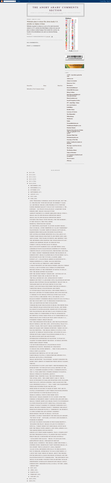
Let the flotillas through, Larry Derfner (45, 263)
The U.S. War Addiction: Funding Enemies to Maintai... (48, 372)
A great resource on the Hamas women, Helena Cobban (49, 265)
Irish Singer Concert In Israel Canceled (44, 413)
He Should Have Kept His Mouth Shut (42, 336)
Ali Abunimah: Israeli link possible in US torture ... (48, 205)
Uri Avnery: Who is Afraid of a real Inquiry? (45, 447)
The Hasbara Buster (72, 150)
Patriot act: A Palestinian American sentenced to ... (48, 259)
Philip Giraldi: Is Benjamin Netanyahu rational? (47, 436)
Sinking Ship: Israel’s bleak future (42, 211)
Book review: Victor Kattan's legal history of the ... (48, 367)
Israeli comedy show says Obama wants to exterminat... (49, 401)
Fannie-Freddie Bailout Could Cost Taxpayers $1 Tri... (49, 207)
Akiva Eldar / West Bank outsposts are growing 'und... (49, 238)
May (32, 468)
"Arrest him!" (34, 466)
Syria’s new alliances (37, 351)
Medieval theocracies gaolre (40, 223)
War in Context (70, 158)
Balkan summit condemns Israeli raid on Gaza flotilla (49, 299)
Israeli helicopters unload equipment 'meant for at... (49, 282)
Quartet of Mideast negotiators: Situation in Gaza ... (48, 332)
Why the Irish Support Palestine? (41, 271)
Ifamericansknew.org (72, 98)
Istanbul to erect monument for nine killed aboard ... (49, 415)
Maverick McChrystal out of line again (44, 353)
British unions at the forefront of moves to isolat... (48, 269)
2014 (30, 174)
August (33, 194)
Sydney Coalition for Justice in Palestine (74, 142)
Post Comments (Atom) (38, 89)
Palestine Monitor (71, 128)
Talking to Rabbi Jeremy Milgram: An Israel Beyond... (49, 340)
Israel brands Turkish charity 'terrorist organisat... (49, 407)
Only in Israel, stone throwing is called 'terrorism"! (49, 228)
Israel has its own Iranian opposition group (45, 215)
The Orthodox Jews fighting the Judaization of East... (49, 240)
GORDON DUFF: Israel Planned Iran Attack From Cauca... (49, 255)
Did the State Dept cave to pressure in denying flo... (48, 301)
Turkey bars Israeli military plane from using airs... (49, 236)
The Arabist (70, 148)
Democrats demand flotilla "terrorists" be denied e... (49, 409)
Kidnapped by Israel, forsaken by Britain (44, 441)
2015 (30, 172)
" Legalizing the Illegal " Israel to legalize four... (48, 438)
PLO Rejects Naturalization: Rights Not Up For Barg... (49, 309)
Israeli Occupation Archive (73, 100)
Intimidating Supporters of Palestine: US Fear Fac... (48, 338)
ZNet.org (69, 160)
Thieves (32, 363)
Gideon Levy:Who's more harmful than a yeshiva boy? (49, 432)
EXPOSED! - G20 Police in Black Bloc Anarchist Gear (48, 209)
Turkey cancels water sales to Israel (43, 244)
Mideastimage (70, 116)
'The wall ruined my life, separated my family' (46, 278)
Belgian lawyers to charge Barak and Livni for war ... (49, 292)
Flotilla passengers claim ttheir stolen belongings (49, 390)
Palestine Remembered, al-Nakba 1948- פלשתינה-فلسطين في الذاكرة (75, 131)
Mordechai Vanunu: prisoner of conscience (45, 347)
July (32, 196)
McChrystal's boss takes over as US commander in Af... (49, 315)
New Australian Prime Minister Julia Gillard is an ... (48, 234)
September (34, 192)
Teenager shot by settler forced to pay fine (46, 284)
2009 (30, 478)
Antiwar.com (70, 78)
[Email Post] (51, 36)
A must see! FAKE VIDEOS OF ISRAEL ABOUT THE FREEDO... (48, 453)
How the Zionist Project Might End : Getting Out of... (48, 274)
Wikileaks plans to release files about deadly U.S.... (48, 317)
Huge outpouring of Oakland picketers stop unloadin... (49, 380)
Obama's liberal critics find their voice (44, 395)
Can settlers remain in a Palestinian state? (45, 344)
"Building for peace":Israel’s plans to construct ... (48, 424)
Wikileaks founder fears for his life (43, 386)
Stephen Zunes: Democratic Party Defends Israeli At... (49, 445)
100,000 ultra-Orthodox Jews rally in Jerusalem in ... (48, 449)
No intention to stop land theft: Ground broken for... (49, 365)
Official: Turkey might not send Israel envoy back (48, 426)
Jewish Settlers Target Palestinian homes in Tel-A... (48, 334)
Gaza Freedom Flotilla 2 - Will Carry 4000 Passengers (49, 384)
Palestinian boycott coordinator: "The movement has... (49, 457)
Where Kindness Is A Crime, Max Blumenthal (45, 261)
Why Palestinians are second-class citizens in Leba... (49, 311)
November (34, 187)
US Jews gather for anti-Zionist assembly (44, 411)
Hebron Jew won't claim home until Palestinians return (50, 280)
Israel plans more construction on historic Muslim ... (49, 459)
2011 (30, 181)
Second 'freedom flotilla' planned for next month (48, 434)
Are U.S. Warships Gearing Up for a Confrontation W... (48, 370)
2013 (30, 177)
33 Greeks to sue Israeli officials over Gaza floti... (48, 294)
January (33, 476)
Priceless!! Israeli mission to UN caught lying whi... (48, 397)
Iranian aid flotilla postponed (41, 357)
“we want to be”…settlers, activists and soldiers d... (49, 418)
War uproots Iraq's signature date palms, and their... (49, 307)
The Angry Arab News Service (74, 145)
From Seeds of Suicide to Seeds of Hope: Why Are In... (48, 388)
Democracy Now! (71, 83)
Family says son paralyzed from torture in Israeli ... (48, 286)
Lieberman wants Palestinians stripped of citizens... (48, 248)
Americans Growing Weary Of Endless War (45, 242)
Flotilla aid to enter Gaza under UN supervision (47, 267)
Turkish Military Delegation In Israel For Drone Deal (49, 305)
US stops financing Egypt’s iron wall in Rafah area (48, 403)
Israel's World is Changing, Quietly (42, 374)
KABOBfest (70, 107)
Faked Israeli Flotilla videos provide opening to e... (48, 355)
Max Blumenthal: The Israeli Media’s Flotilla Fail (48, 330)
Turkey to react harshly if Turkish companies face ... (49, 405)
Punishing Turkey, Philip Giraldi (41, 319)
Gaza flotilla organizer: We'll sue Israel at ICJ (47, 296)
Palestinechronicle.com (72, 137)
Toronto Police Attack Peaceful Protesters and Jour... (49, 251)
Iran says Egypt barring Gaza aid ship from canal (47, 246)
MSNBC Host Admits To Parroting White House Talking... (49, 361)
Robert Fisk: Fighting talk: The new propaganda (47, 376)
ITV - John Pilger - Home (73, 103)
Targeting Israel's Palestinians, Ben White (45, 288)
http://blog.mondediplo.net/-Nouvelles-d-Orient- (73, 95)
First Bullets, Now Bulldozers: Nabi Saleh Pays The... (49, 382)
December (34, 185)
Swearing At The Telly (72, 139)
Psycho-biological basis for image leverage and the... (49, 455)
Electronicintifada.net (72, 87)
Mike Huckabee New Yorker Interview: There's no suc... (49, 328)
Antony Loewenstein (72, 81)
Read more (29, 33)
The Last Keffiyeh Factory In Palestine (43, 303)
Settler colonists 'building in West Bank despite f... (48, 422)
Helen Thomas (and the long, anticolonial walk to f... (49, 324)
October (33, 190)
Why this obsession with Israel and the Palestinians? (49, 322)
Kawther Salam (70, 109)
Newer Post (29, 85)
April (32, 470)
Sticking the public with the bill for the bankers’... (48, 219)
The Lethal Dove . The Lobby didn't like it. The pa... (47, 378)
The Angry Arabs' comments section (56, 9)
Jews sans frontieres (72, 105)
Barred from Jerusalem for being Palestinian (46, 232)
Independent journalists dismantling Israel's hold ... (49, 461)
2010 (30, 183)
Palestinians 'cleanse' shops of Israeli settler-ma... (48, 230)
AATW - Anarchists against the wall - (74, 75)
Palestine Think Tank (72, 135)
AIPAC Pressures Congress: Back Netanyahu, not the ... (49, 200)
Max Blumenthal (71, 114)
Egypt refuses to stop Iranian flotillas (44, 392)
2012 (30, 179)
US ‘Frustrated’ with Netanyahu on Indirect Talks (47, 203)
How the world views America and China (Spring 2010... (49, 428)
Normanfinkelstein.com (72, 123)
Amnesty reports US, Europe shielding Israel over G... (49, 213)
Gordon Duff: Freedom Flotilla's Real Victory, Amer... (49, 463)
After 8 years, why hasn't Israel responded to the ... (48, 326)
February (33, 474)
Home (44, 85)
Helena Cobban (70, 92)
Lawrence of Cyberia (72, 112)
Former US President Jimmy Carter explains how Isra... (49, 399)
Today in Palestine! (71, 152)
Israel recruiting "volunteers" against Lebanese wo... (49, 359)
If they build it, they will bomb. (41, 221)
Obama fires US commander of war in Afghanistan (47, 313)
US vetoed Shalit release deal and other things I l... (48, 290)
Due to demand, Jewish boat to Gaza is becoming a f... (48, 451)
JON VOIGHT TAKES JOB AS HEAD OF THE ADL (44, 276)
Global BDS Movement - (73, 90)
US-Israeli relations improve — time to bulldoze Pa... (49, 349)
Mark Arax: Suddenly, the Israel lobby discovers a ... (49, 443)
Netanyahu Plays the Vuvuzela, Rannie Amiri (46, 257)
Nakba (68, 121)
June (32, 198)
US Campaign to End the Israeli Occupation (74, 155)
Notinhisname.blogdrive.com (74, 125)
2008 (30, 481)
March (32, 472)
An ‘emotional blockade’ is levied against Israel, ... (48, 226)
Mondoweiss (70, 118)
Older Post (60, 85)
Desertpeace (70, 85)
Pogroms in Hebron (36, 420)
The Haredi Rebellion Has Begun (41, 430)
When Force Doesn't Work (39, 342)
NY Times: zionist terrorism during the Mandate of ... (49, 253)
